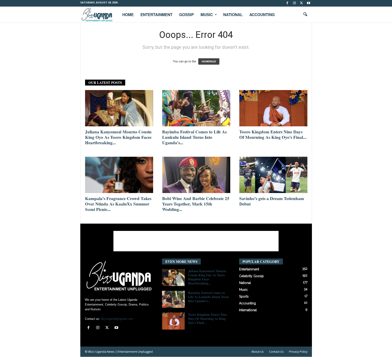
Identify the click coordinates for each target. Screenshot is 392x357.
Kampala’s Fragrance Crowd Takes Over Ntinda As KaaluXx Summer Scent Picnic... (118, 203)
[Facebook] (287, 3)
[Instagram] (294, 3)
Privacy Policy (298, 352)
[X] (301, 3)
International (248, 310)
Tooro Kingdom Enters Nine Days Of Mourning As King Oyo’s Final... (272, 134)
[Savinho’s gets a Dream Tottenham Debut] (273, 175)
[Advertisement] (196, 241)
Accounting (262, 14)
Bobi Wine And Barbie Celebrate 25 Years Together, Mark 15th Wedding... (195, 203)
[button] (305, 15)
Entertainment (156, 14)
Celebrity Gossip (251, 276)
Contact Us (276, 352)
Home (128, 14)
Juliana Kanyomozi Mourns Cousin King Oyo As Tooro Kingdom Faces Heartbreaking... (118, 137)
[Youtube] (308, 3)
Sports (244, 296)
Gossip (186, 14)
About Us (257, 352)
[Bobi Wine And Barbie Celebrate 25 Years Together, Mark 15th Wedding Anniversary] (196, 175)
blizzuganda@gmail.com (117, 318)
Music (207, 14)
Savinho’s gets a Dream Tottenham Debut (271, 201)
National (233, 14)
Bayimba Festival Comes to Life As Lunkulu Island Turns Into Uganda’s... (194, 137)
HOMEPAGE (209, 61)
